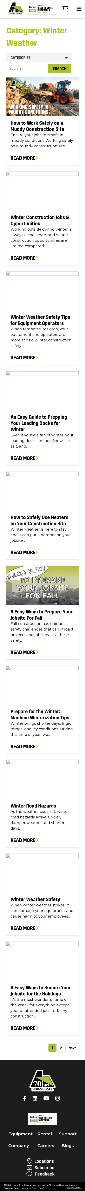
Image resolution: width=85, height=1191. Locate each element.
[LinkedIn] (36, 1098)
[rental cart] (65, 9)
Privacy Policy (74, 1187)
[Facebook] (25, 1098)
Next (72, 1048)
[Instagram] (58, 1098)
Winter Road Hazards (33, 806)
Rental (44, 1133)
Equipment (20, 1133)
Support (68, 1133)
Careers (45, 1145)
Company (18, 1145)
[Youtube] (47, 1098)
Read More (23, 158)
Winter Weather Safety (35, 899)
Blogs (68, 1145)
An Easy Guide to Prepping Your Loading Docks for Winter (39, 423)
